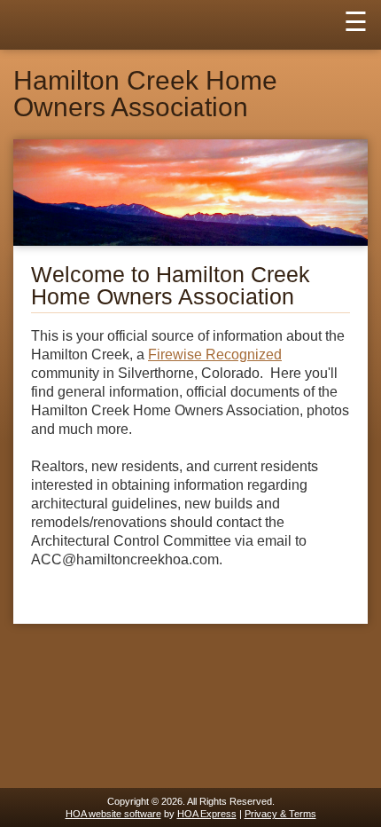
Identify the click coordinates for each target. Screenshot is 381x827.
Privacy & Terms (280, 813)
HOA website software (113, 813)
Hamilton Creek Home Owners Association (145, 94)
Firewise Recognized (215, 354)
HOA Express (207, 813)
